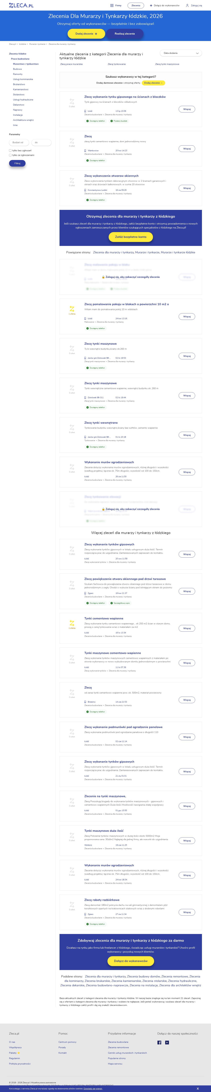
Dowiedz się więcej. (93, 1089)
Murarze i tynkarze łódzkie (178, 252)
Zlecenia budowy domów (143, 976)
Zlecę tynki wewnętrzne (101, 422)
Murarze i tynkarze (37, 44)
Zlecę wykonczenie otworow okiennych (111, 175)
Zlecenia (136, 5)
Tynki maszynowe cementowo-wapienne (112, 653)
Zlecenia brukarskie (97, 981)
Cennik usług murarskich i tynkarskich (127, 1053)
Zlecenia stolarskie (154, 981)
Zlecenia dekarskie (72, 985)
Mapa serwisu (115, 1064)
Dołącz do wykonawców (167, 5)
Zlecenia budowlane (118, 1042)
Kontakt (63, 1053)
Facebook (159, 1042)
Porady (62, 1047)
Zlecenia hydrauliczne (182, 981)
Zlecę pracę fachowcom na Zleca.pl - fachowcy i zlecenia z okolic (21, 5)
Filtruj (17, 163)
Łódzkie (22, 44)
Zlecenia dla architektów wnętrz (180, 985)
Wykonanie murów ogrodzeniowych (109, 462)
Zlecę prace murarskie (71, 64)
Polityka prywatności (19, 1064)
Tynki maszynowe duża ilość (103, 830)
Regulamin (14, 1058)
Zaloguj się (196, 5)
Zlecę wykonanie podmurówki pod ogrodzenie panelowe (123, 727)
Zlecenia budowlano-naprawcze (107, 985)
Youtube (167, 1042)
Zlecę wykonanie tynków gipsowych (109, 544)
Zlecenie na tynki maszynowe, (105, 796)
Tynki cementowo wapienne (103, 618)
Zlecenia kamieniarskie (126, 981)
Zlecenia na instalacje (144, 985)
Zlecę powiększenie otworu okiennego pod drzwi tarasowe (125, 579)
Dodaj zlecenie (153, 83)
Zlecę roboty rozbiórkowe (102, 900)
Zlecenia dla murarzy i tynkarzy (62, 44)
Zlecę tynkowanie (117, 64)
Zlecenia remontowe (174, 976)
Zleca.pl (12, 44)
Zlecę (88, 136)
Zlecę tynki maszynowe (167, 64)
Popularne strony (117, 1058)
